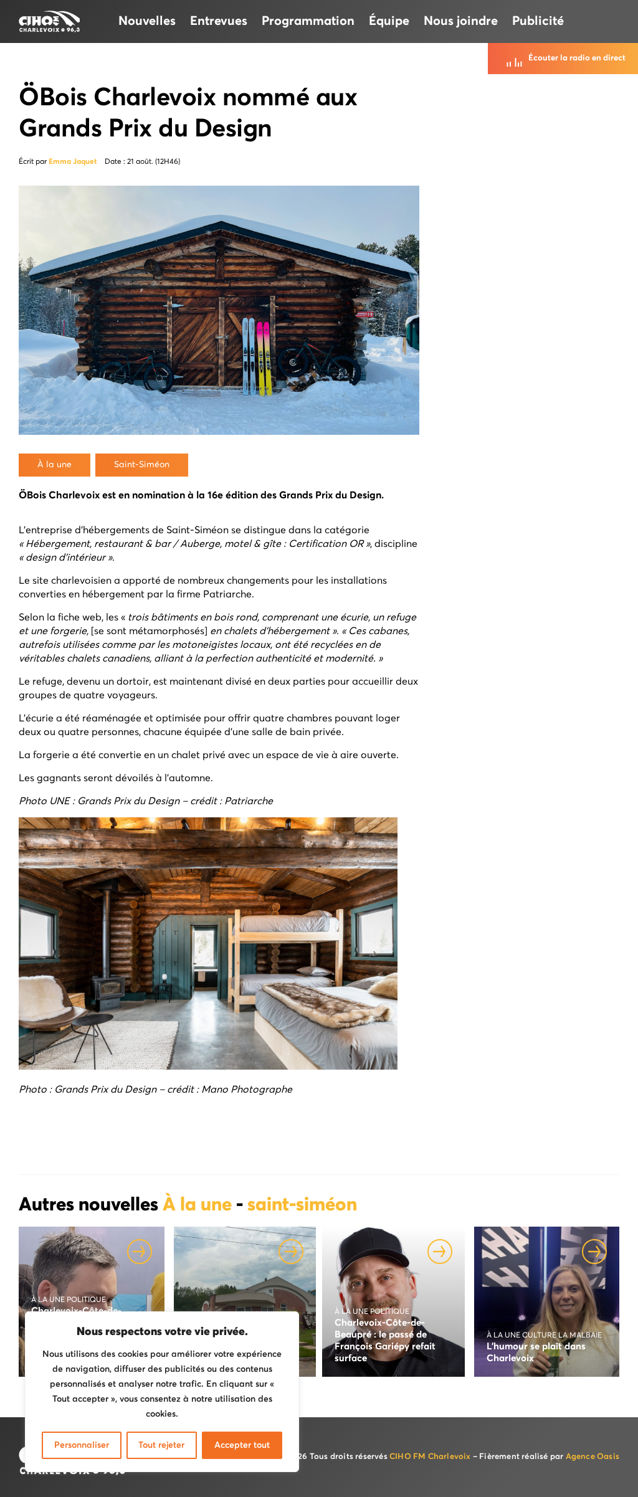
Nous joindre (461, 21)
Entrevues (218, 21)
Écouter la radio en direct (577, 58)
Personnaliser (81, 1445)
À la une (199, 1205)
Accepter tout (242, 1445)
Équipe (389, 21)
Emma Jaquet (73, 162)
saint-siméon (302, 1205)
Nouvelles (147, 21)
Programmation (308, 21)
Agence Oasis (592, 1457)
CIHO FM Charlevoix (430, 1457)
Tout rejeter (161, 1445)
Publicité (538, 21)
